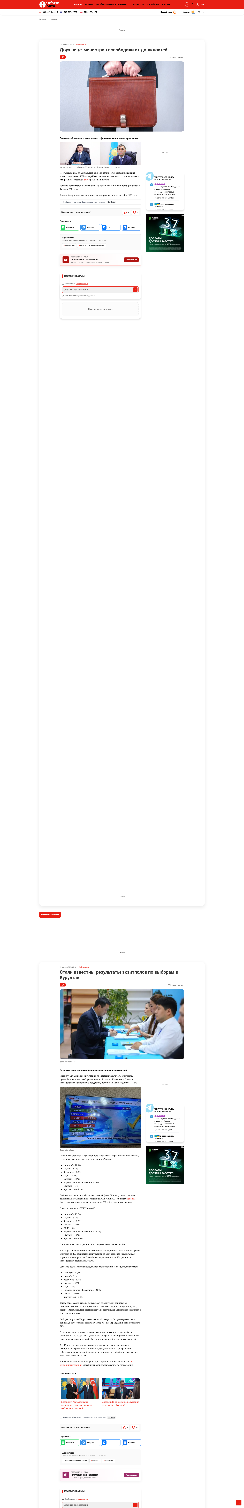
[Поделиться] (238, 1502)
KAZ (202, 4)
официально (82, 45)
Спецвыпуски (137, 4)
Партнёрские (153, 4)
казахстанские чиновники (92, 246)
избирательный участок (76, 1461)
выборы (95, 1461)
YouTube (166, 4)
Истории (89, 4)
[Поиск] (191, 4)
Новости (78, 4)
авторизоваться (82, 283)
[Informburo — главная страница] (50, 4)
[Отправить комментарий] (135, 289)
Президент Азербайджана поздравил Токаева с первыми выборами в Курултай (76, 1404)
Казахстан (69, 246)
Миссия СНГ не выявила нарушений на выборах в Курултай (120, 1403)
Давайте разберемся (106, 4)
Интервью (123, 4)
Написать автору (176, 57)
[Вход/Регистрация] (197, 4)
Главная (42, 19)
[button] (194, 12)
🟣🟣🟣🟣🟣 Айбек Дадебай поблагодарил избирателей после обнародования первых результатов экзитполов (167, 189)
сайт (86, 179)
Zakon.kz (131, 1198)
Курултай (109, 1461)
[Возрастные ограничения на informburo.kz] (186, 4)
